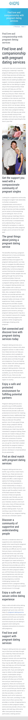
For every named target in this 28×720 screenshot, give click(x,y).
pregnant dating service (16, 612)
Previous (17, 26)
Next (23, 26)
